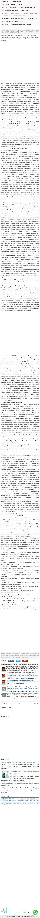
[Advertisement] (20, 61)
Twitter (18, 660)
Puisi (2, 803)
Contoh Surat (20, 799)
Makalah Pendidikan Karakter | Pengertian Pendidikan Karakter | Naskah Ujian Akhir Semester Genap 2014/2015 (23, 688)
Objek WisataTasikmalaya (7, 802)
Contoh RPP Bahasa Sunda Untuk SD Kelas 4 (19, 680)
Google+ (25, 660)
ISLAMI (12, 799)
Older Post (36, 704)
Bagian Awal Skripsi (22, 800)
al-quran (5, 13)
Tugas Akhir (3, 804)
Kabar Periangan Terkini (27, 7)
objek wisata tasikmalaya (22, 16)
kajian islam (25, 10)
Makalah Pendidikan (10, 30)
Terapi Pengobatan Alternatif (31, 802)
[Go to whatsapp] (35, 912)
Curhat (37, 800)
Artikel (27, 799)
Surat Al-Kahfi (30, 803)
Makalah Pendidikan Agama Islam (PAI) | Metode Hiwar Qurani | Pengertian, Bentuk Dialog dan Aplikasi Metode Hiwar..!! (23, 675)
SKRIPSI (32, 799)
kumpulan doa (16, 13)
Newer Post (4, 704)
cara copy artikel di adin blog (12, 21)
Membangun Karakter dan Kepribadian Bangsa (24, 609)
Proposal (13, 800)
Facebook (11, 660)
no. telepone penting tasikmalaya (13, 19)
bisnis (6, 800)
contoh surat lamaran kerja (12, 4)
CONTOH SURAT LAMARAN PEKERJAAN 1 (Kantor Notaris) (18, 762)
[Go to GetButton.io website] (35, 916)
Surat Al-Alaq (23, 803)
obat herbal (6, 16)
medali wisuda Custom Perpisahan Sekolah (16, 24)
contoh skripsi (16, 1)
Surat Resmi (32, 800)
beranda (5, 1)
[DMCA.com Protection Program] (4, 912)
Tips (9, 800)
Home (2, 30)
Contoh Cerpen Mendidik (10, 10)
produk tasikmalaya (31, 13)
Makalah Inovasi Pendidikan (8, 607)
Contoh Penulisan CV (9, 7)
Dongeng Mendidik (19, 802)
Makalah (3, 653)
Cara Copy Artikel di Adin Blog (11, 803)
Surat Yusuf (36, 803)
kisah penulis (32, 19)
